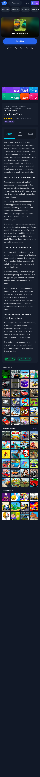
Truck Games (8, 108)
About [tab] (9, 134)
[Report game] (31, 48)
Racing (14, 106)
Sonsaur (7, 106)
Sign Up (35, 3)
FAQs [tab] (30, 134)
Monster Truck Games (23, 108)
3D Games (22, 106)
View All (35, 429)
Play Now (20, 41)
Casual (6, 9)
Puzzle (27, 9)
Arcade (16, 9)
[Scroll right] (38, 9)
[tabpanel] (20, 251)
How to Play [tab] (20, 133)
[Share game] (26, 48)
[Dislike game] (16, 48)
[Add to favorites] (21, 48)
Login (28, 3)
